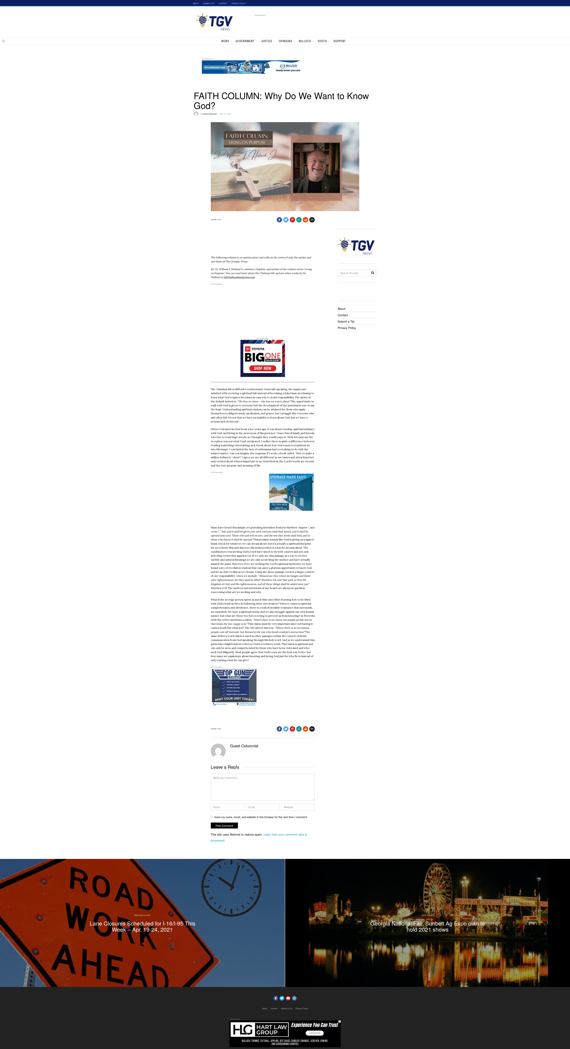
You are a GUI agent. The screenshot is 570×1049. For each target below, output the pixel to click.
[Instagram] (294, 998)
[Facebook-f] (275, 998)
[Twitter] (282, 998)
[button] (3, 41)
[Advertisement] (309, 23)
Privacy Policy (347, 328)
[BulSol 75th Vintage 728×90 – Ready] (256, 66)
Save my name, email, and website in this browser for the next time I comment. (261, 817)
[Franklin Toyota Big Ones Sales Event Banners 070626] (262, 358)
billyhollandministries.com (239, 277)
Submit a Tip (346, 321)
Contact (343, 315)
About (341, 308)
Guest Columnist (210, 113)
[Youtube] (288, 998)
